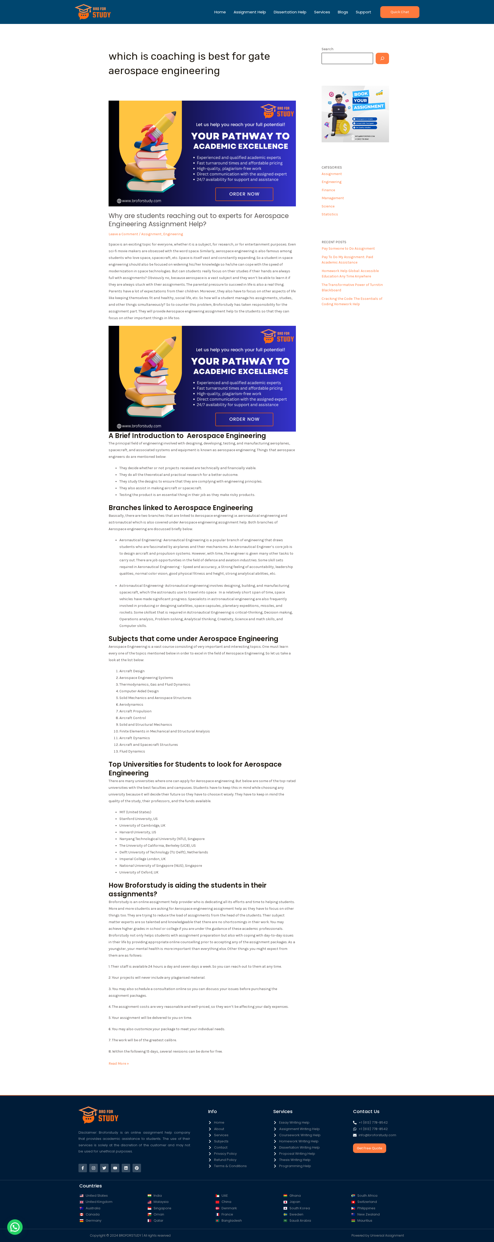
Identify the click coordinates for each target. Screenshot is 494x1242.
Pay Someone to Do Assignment (348, 248)
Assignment (151, 234)
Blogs (343, 12)
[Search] (382, 58)
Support (363, 12)
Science (328, 206)
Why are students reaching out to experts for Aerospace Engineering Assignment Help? (199, 220)
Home (220, 12)
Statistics (330, 214)
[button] (399, 12)
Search (327, 49)
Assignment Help (250, 12)
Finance (328, 190)
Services (322, 12)
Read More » (119, 1063)
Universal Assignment (387, 1235)
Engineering (173, 234)
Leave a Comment (123, 234)
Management (333, 198)
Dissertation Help (290, 12)
